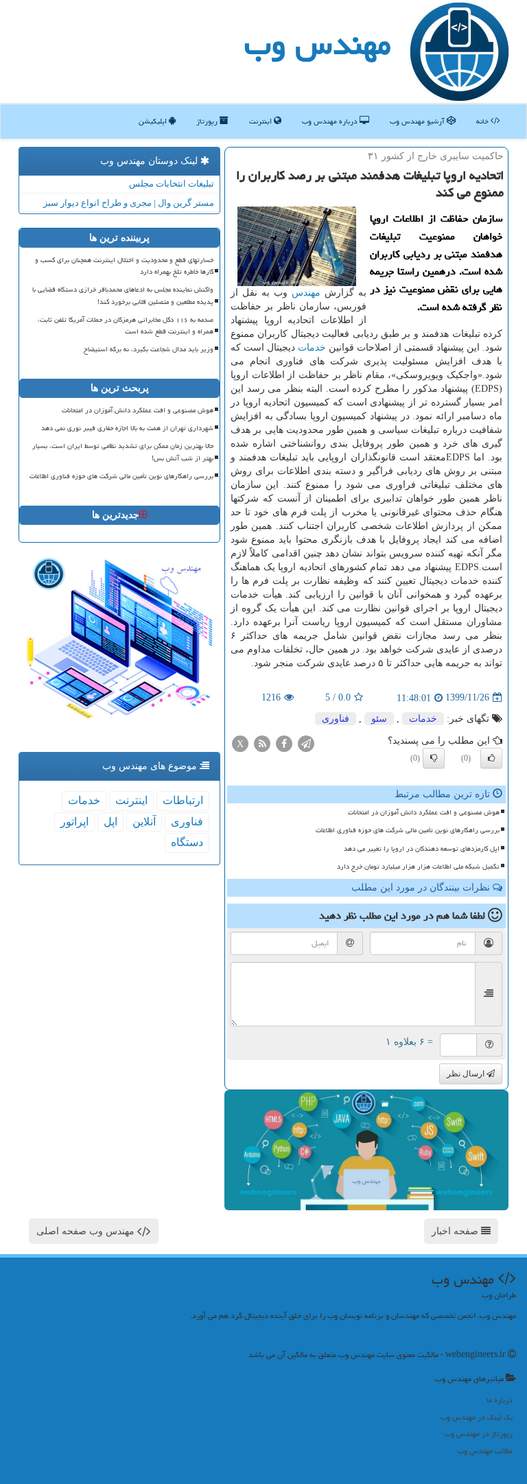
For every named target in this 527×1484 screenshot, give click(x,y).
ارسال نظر (467, 1074)
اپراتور (74, 821)
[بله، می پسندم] (491, 758)
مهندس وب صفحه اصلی (86, 1231)
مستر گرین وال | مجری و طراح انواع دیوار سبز (128, 203)
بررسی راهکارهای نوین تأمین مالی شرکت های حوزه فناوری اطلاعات (408, 830)
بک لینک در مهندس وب (477, 1417)
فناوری (335, 719)
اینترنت (261, 121)
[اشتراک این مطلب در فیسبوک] (284, 743)
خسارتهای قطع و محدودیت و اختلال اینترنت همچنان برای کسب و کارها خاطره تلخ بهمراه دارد (124, 266)
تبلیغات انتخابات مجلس (171, 183)
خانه (483, 121)
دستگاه (187, 842)
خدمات (312, 347)
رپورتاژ (208, 121)
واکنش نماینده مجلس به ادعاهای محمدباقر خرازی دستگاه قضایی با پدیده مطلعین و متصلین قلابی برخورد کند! (122, 295)
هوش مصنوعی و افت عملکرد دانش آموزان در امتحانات (424, 812)
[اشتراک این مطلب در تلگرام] (306, 743)
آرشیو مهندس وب (418, 121)
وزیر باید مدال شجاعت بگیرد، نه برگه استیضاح (148, 349)
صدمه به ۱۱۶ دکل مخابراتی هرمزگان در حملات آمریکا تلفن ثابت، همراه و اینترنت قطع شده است (125, 325)
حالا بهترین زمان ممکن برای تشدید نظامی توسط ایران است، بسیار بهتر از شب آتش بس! (122, 451)
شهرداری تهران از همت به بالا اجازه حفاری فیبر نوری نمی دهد (127, 428)
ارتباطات (183, 800)
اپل (110, 821)
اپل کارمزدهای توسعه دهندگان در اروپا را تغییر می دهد (422, 849)
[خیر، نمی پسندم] (434, 758)
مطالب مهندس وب (485, 1451)
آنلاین (144, 821)
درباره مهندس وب (331, 121)
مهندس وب (317, 43)
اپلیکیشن (154, 121)
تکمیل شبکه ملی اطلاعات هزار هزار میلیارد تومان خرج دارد (418, 866)
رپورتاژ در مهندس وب (479, 1433)
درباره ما (500, 1400)
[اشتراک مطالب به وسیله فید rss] (262, 743)
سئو (379, 719)
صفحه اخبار (456, 1231)
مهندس (306, 292)
